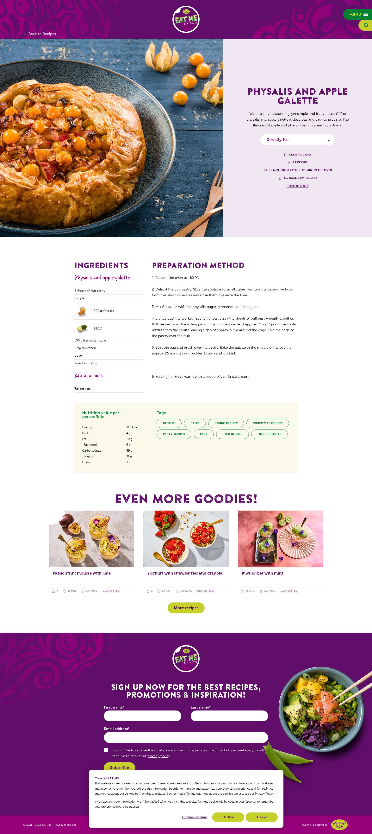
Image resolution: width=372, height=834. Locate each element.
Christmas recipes (267, 423)
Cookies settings (194, 817)
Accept (261, 817)
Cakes (307, 154)
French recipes (269, 434)
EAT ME (186, 19)
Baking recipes (226, 423)
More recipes (186, 608)
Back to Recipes (42, 34)
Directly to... (278, 139)
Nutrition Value (307, 178)
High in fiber (232, 434)
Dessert (295, 154)
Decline (228, 817)
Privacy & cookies (65, 824)
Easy (203, 434)
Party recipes (174, 434)
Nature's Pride (339, 825)
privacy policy (158, 756)
